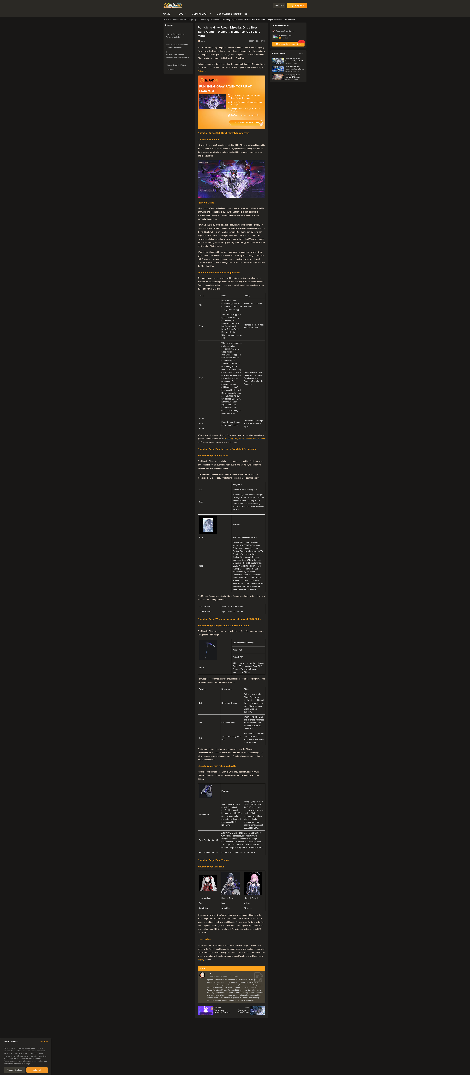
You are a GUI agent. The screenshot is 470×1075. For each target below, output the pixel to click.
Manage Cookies (14, 1070)
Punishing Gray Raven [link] (210, 20)
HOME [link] (166, 20)
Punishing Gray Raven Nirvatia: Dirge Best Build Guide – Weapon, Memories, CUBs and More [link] (259, 20)
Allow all (37, 1070)
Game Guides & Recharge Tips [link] (184, 20)
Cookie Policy (43, 1041)
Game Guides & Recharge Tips (232, 14)
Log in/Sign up (297, 5)
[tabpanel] (25, 1056)
